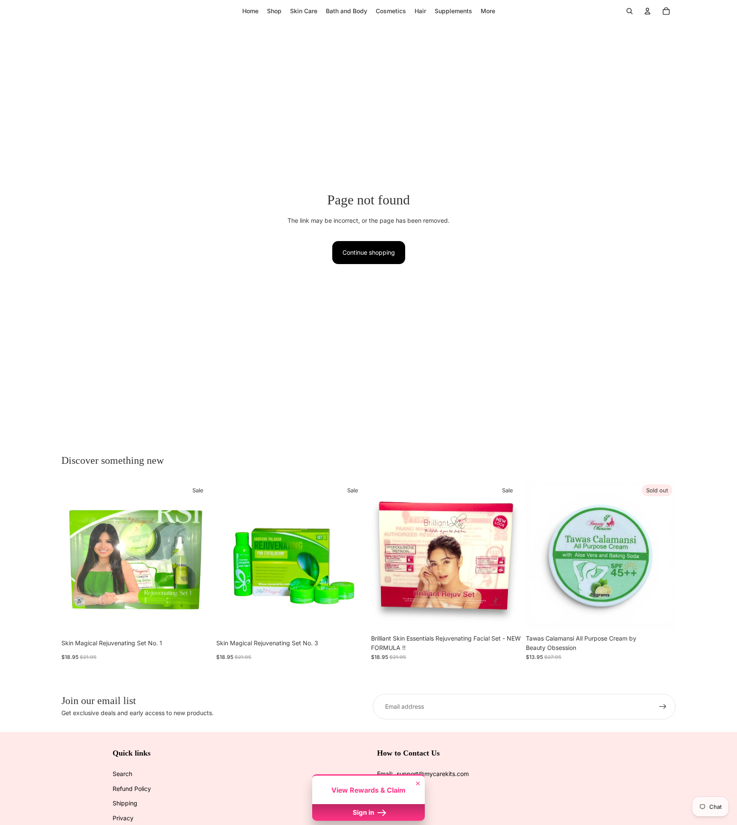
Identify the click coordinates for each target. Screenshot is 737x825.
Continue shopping (368, 252)
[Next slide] (198, 555)
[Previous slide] (74, 555)
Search (122, 773)
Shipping (125, 803)
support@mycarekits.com (433, 773)
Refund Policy (132, 788)
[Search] (629, 11)
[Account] (647, 11)
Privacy (123, 818)
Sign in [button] (364, 812)
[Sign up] (663, 707)
